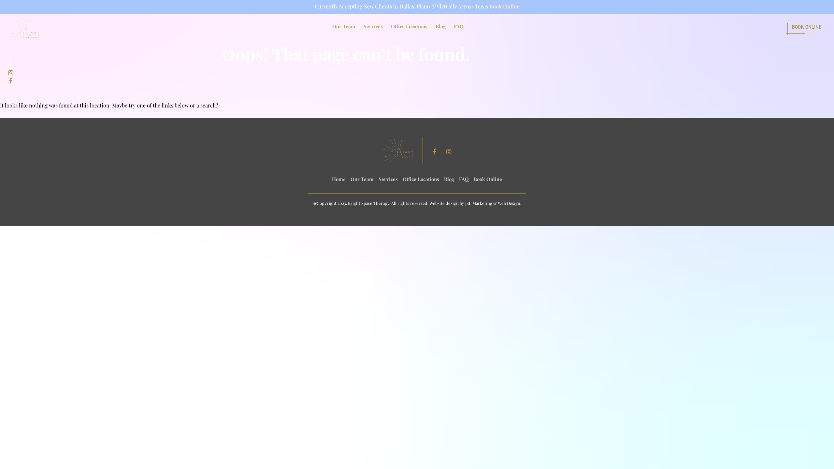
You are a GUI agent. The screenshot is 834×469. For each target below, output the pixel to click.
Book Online (504, 7)
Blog (441, 27)
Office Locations (409, 27)
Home (339, 180)
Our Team (343, 27)
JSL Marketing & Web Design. (493, 204)
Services (373, 27)
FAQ (459, 27)
